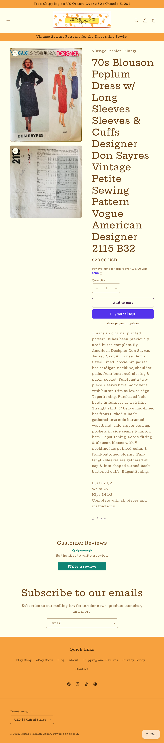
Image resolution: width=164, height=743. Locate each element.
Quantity (98, 280)
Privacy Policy (133, 660)
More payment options (123, 323)
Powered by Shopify (66, 733)
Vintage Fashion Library (36, 733)
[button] (8, 20)
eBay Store (44, 660)
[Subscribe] (113, 623)
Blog (60, 660)
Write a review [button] (82, 566)
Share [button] (101, 518)
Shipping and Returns (100, 660)
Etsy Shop (24, 660)
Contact (81, 669)
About (74, 660)
